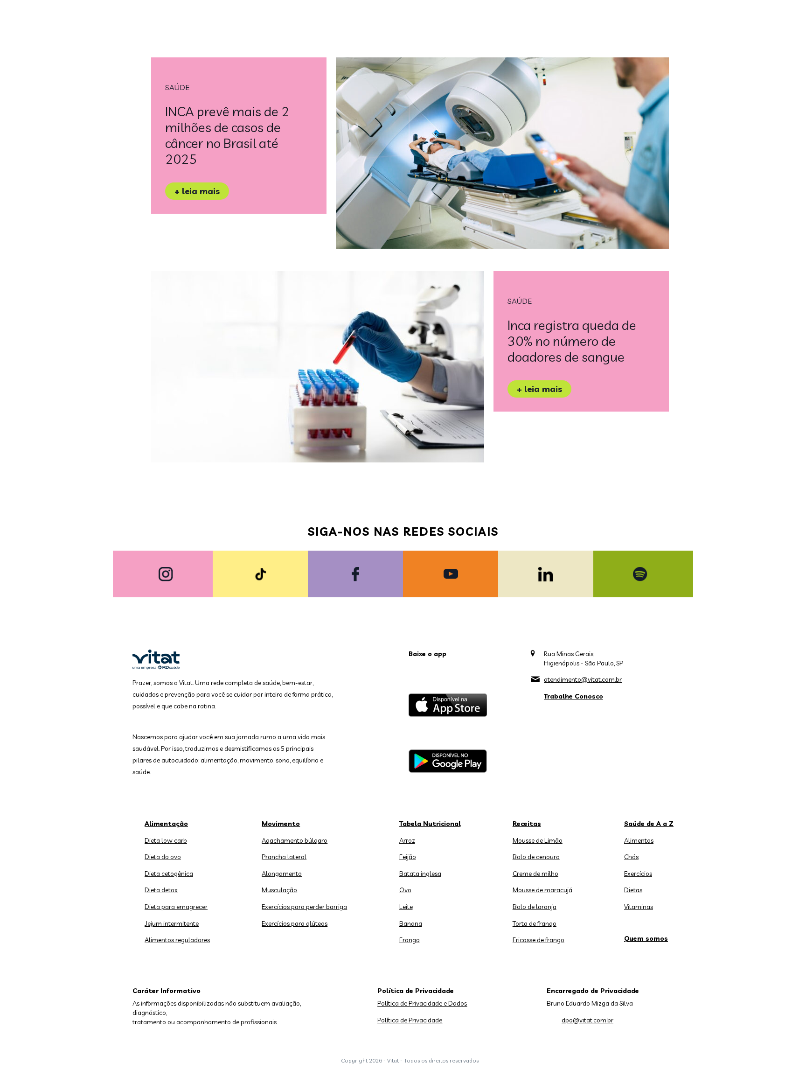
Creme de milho (535, 873)
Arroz (407, 840)
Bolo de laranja (534, 906)
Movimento (281, 823)
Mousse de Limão (538, 840)
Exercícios (638, 873)
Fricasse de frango (538, 940)
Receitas (527, 823)
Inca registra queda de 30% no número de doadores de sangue (571, 341)
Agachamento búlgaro (294, 840)
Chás (631, 857)
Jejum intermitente (172, 923)
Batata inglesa (420, 873)
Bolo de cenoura (536, 857)
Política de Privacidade (409, 1020)
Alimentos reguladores (177, 940)
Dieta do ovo (163, 857)
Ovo (405, 890)
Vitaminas (638, 906)
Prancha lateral (284, 857)
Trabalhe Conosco (573, 696)
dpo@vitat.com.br (587, 1020)
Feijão (407, 857)
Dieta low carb (166, 840)
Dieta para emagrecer (176, 906)
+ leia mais (197, 191)
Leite (406, 906)
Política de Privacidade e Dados (422, 1003)
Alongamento (282, 873)
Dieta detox (161, 890)
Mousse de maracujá (542, 890)
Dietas (633, 890)
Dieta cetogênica (169, 873)
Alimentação (166, 823)
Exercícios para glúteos (294, 923)
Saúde (177, 87)
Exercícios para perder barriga (304, 906)
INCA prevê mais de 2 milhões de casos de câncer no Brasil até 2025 (227, 135)
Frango (409, 940)
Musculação (279, 890)
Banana (410, 923)
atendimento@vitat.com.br (583, 679)
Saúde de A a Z (649, 823)
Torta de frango (534, 923)
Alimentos (638, 840)
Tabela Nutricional (430, 823)
